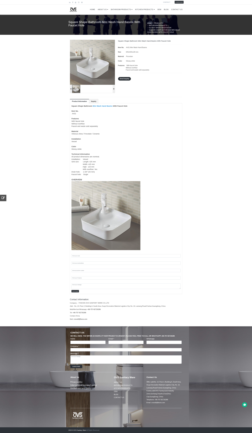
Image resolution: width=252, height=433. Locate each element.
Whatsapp (150, 339)
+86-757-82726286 (94, 309)
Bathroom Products (121, 9)
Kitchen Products (144, 9)
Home (92, 9)
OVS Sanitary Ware (124, 377)
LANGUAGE (179, 2)
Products (158, 23)
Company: (75, 274)
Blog (166, 9)
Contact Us (177, 9)
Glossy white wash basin (160, 28)
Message (74, 354)
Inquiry (93, 101)
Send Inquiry (75, 291)
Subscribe (76, 366)
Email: (73, 260)
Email (111, 339)
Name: (74, 252)
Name (72, 339)
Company (74, 346)
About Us (102, 9)
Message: (75, 282)
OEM (159, 9)
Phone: (74, 267)
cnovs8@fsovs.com (80, 319)
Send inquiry (124, 79)
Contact (166, 2)
